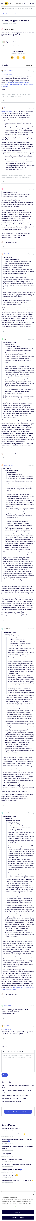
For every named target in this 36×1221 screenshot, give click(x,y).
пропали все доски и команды (11, 1159)
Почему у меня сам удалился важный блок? (16, 1180)
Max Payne (7, 1006)
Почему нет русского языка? (11, 1128)
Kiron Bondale (8, 71)
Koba (5, 339)
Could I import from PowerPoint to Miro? (14, 1095)
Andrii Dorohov (8, 254)
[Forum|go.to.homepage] (12, 3)
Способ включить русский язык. (12, 1134)
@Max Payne (7, 1029)
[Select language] (24, 3)
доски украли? (6, 1154)
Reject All (18, 1212)
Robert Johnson (9, 108)
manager (7, 189)
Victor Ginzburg (8, 813)
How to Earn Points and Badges (18, 1112)
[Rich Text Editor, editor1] (18, 1062)
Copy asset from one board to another (14, 1098)
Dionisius (7, 629)
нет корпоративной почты (10, 1170)
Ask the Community (9, 14)
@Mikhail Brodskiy (6, 74)
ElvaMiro (6, 1026)
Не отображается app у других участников (16, 1164)
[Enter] (3, 8)
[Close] (34, 1195)
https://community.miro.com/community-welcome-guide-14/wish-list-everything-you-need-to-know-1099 (17, 84)
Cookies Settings (18, 1207)
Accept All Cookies (18, 1217)
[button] (2, 4)
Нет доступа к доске (8, 1175)
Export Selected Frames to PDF (11, 1101)
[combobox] (18, 8)
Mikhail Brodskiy (9, 29)
